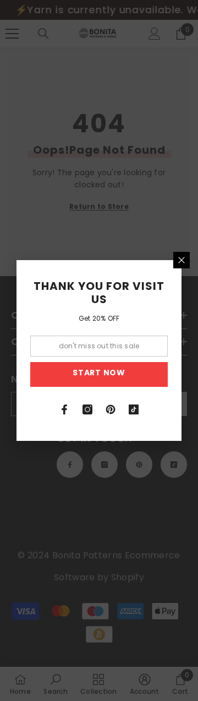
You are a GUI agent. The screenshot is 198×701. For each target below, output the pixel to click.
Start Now (99, 372)
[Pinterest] (110, 409)
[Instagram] (87, 409)
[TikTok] (133, 409)
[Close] (181, 260)
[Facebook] (64, 409)
